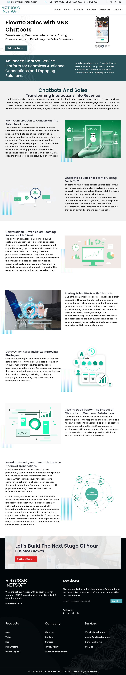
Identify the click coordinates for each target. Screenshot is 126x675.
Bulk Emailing (11, 646)
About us (49, 632)
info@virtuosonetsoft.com (24, 1)
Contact (118, 9)
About (67, 9)
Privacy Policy (51, 646)
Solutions (91, 9)
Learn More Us (12, 603)
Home (57, 9)
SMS (7, 632)
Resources (105, 9)
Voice (8, 637)
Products (78, 9)
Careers (49, 642)
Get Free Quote (15, 48)
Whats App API (12, 651)
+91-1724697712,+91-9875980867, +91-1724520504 (73, 1)
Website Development (96, 632)
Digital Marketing (93, 642)
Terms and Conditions (56, 651)
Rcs (7, 642)
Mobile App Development (97, 637)
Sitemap (89, 646)
